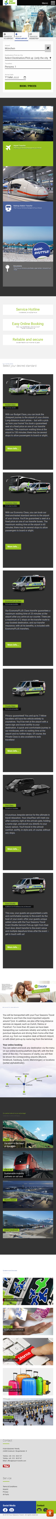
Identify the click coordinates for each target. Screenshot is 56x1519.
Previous (2, 22)
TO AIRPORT (8, 38)
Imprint (5, 1489)
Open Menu (53, 2)
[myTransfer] (28, 991)
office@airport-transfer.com (16, 1461)
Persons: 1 (10, 66)
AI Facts (6, 1494)
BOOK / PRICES (28, 86)
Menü (45, 3)
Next (53, 22)
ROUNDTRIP (33, 38)
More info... (13, 448)
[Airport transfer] (48, 48)
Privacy (5, 1492)
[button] (50, 1513)
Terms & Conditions (10, 1487)
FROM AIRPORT (21, 38)
